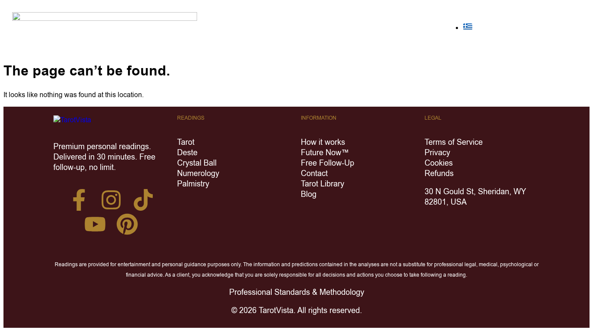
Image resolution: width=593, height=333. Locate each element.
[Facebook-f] (79, 200)
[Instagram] (111, 200)
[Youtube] (95, 224)
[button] (559, 28)
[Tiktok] (143, 200)
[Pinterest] (127, 224)
